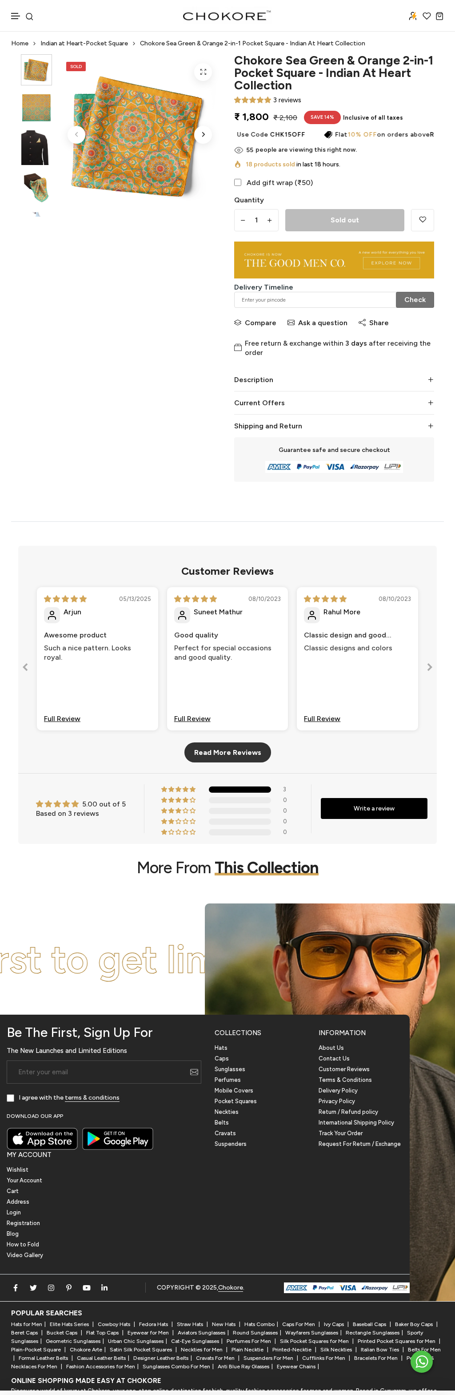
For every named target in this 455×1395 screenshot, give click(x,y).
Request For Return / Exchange (360, 1144)
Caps (222, 1058)
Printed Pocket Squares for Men (397, 1341)
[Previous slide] (25, 668)
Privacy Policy (337, 1101)
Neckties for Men (202, 1350)
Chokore (230, 1287)
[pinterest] (69, 1288)
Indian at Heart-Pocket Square (84, 43)
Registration (23, 1223)
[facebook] (15, 1288)
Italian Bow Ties (380, 1350)
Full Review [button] (62, 718)
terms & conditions (92, 1097)
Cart (13, 1191)
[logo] (227, 15)
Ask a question (322, 323)
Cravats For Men (216, 1358)
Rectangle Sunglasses (372, 1333)
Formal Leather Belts (44, 1358)
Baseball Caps (370, 1324)
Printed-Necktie (292, 1350)
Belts (222, 1122)
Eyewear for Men (149, 1333)
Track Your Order (341, 1133)
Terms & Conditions (345, 1079)
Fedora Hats (154, 1324)
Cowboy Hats (115, 1324)
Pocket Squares (236, 1101)
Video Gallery (25, 1255)
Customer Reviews (344, 1069)
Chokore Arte (86, 1350)
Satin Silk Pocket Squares (141, 1350)
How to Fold (23, 1244)
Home (19, 43)
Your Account (24, 1180)
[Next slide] (430, 668)
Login (14, 1212)
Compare (260, 323)
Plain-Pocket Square (36, 1350)
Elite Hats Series (70, 1324)
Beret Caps (25, 1333)
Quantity (249, 200)
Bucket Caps (63, 1333)
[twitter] (33, 1288)
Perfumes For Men (249, 1341)
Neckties (227, 1112)
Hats (221, 1047)
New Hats (224, 1324)
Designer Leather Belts (160, 1358)
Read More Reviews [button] (227, 752)
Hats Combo (259, 1324)
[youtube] (87, 1288)
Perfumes (228, 1079)
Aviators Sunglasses (201, 1333)
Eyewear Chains (296, 1366)
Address (18, 1201)
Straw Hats (190, 1324)
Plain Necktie (248, 1350)
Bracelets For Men (376, 1358)
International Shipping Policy (356, 1122)
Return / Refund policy (348, 1112)
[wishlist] (427, 16)
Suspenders (231, 1144)
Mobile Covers (234, 1090)
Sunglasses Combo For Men (176, 1366)
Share (379, 323)
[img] (65, 599)
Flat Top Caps (103, 1333)
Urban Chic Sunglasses (136, 1341)
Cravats (225, 1133)
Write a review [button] (374, 808)
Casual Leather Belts (101, 1358)
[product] (203, 72)
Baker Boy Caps (414, 1324)
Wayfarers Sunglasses (311, 1333)
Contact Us (334, 1058)
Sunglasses (230, 1069)
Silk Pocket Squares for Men (315, 1341)
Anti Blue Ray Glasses (243, 1366)
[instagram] (51, 1288)
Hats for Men (26, 1324)
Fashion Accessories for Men (100, 1366)
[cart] (439, 16)
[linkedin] (104, 1288)
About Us (331, 1047)
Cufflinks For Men (324, 1358)
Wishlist (17, 1169)
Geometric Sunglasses (73, 1341)
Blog (13, 1233)
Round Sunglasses (255, 1333)
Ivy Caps (334, 1324)
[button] (16, 16)
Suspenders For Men (269, 1358)
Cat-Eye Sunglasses (195, 1341)
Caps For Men (299, 1324)
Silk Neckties (336, 1350)
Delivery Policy (338, 1090)
